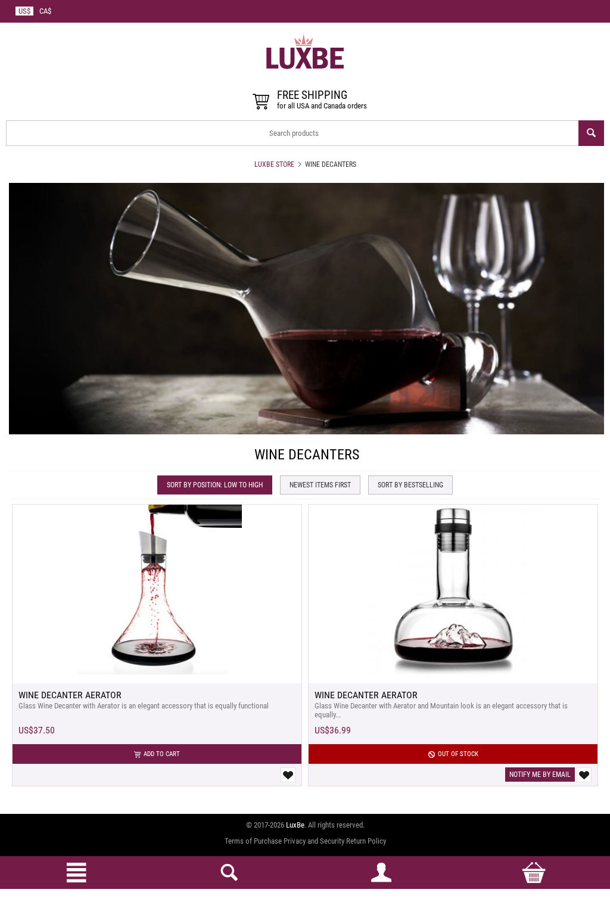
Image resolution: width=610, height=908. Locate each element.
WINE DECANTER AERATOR (70, 695)
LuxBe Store (274, 164)
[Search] (591, 133)
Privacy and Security (314, 841)
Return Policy (366, 841)
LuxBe (295, 824)
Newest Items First (320, 485)
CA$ (45, 11)
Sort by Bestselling (410, 485)
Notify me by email (540, 774)
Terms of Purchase (253, 841)
